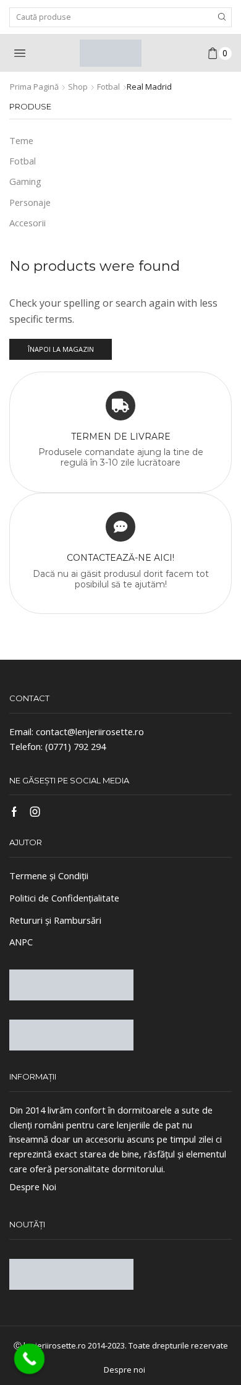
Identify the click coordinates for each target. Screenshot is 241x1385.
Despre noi (124, 1370)
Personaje (30, 202)
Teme (21, 140)
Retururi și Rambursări (55, 920)
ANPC (21, 941)
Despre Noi (32, 1186)
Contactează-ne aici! (120, 557)
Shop (78, 86)
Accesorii (27, 222)
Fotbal (108, 86)
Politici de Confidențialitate (64, 898)
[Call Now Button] (29, 1359)
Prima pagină (34, 86)
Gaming (25, 181)
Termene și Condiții (48, 875)
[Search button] (222, 17)
